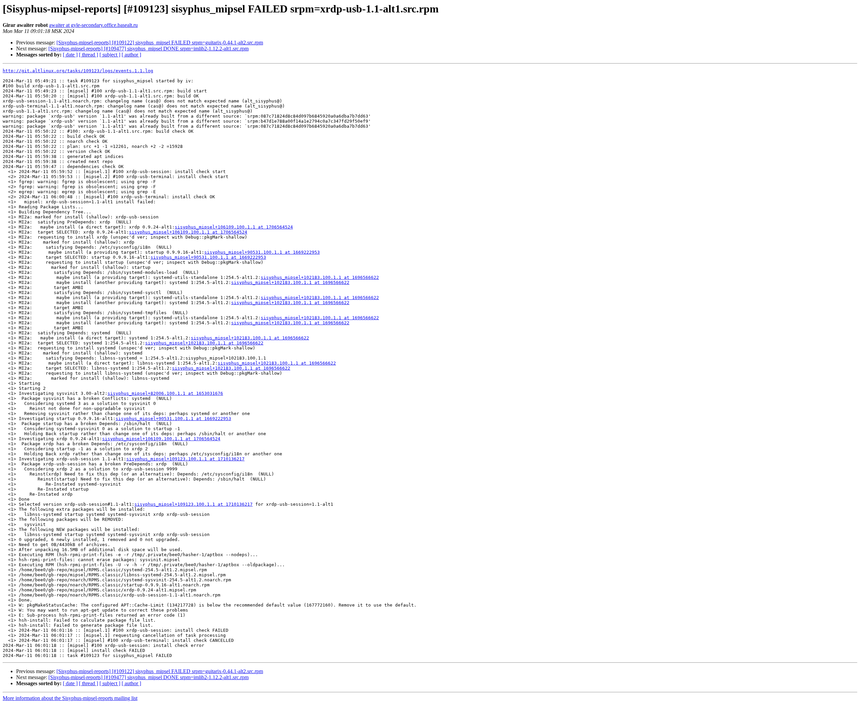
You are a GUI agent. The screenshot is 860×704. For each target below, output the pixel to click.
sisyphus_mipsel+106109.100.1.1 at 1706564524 (234, 227)
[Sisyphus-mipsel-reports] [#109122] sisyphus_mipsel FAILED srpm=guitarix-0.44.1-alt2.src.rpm (159, 42)
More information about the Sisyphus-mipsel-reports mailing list (70, 698)
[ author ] (131, 54)
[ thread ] (88, 54)
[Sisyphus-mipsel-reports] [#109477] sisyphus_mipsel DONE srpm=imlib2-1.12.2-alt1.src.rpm (148, 48)
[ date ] (70, 54)
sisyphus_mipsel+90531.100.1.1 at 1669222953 (262, 252)
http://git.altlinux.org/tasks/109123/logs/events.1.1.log (78, 70)
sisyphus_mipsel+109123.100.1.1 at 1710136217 (185, 458)
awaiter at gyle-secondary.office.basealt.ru (93, 25)
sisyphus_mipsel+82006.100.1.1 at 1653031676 (165, 393)
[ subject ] (109, 54)
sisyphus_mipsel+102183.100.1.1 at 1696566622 (320, 277)
